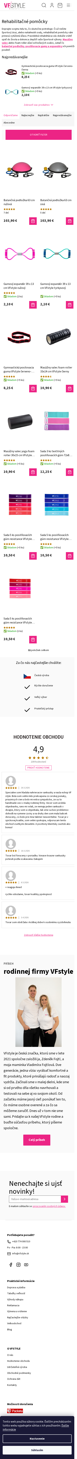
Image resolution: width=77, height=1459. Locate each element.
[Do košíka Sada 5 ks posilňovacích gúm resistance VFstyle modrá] (69, 556)
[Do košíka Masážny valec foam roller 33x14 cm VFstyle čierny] (69, 388)
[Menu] (69, 5)
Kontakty (12, 1385)
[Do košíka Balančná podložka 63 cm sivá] (69, 221)
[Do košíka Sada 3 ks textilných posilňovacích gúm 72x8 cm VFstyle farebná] (69, 472)
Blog (9, 1329)
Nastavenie (37, 1439)
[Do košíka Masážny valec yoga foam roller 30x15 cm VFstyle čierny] (33, 472)
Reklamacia (13, 1305)
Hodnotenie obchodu (18, 1361)
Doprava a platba (16, 1287)
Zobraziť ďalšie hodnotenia (38, 935)
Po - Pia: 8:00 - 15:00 (17, 1247)
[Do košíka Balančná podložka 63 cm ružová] (33, 221)
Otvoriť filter (38, 135)
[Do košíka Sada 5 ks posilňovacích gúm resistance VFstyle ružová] (33, 639)
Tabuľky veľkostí (16, 1293)
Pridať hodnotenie (38, 768)
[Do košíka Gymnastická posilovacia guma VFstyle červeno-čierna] (33, 388)
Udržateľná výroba (17, 1367)
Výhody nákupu (15, 1299)
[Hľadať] (43, 5)
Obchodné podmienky (19, 1373)
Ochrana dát (13, 1379)
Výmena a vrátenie (17, 1311)
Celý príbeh (37, 1140)
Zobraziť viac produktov (37, 105)
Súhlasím (37, 1450)
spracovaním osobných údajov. (49, 1206)
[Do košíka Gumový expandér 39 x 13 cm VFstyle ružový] (33, 305)
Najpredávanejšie (62, 115)
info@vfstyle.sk (20, 1253)
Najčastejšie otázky (17, 1317)
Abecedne (9, 123)
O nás (10, 1355)
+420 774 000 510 (21, 1241)
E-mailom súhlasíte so (37, 1206)
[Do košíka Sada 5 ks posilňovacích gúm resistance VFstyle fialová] (33, 556)
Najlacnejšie (27, 115)
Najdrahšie (43, 115)
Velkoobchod (14, 1323)
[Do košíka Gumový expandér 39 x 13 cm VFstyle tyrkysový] (69, 305)
